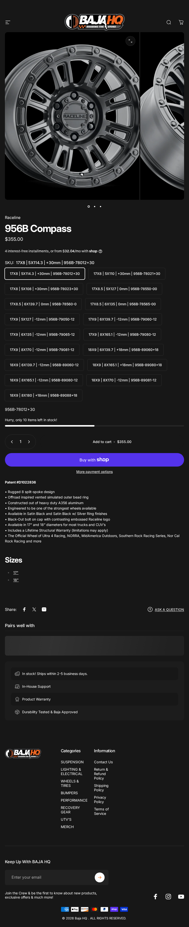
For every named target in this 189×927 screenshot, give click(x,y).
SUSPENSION (72, 762)
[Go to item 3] (100, 207)
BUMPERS (69, 793)
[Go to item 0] (89, 207)
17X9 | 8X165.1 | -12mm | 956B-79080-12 (122, 334)
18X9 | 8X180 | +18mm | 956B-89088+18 (43, 395)
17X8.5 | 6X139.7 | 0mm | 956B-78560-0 (43, 304)
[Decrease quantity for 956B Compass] (10, 442)
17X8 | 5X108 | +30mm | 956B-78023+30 (44, 289)
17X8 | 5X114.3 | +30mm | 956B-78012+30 (45, 273)
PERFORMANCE (74, 800)
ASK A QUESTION (169, 609)
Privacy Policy (100, 799)
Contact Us (103, 762)
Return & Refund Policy (101, 773)
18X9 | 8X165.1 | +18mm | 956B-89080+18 (127, 365)
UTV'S (66, 819)
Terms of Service (101, 811)
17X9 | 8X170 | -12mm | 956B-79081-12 (42, 350)
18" (16, 580)
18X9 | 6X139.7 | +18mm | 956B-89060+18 (123, 350)
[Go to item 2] (94, 207)
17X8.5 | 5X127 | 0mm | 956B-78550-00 (124, 289)
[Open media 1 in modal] (130, 41)
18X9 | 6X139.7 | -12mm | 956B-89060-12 (44, 365)
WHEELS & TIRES (70, 783)
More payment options (94, 472)
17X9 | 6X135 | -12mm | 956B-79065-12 (42, 334)
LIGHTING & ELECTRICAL (71, 771)
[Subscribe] (100, 877)
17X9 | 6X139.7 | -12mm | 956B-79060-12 (122, 319)
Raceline (12, 217)
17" (15, 572)
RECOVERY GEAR (70, 810)
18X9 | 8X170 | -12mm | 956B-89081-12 (124, 380)
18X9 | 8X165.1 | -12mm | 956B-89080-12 (44, 380)
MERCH (67, 827)
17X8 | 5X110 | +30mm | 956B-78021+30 (127, 273)
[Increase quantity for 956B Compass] (30, 442)
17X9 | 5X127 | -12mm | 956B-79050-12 (42, 319)
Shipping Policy (101, 787)
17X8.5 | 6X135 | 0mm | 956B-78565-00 (123, 304)
